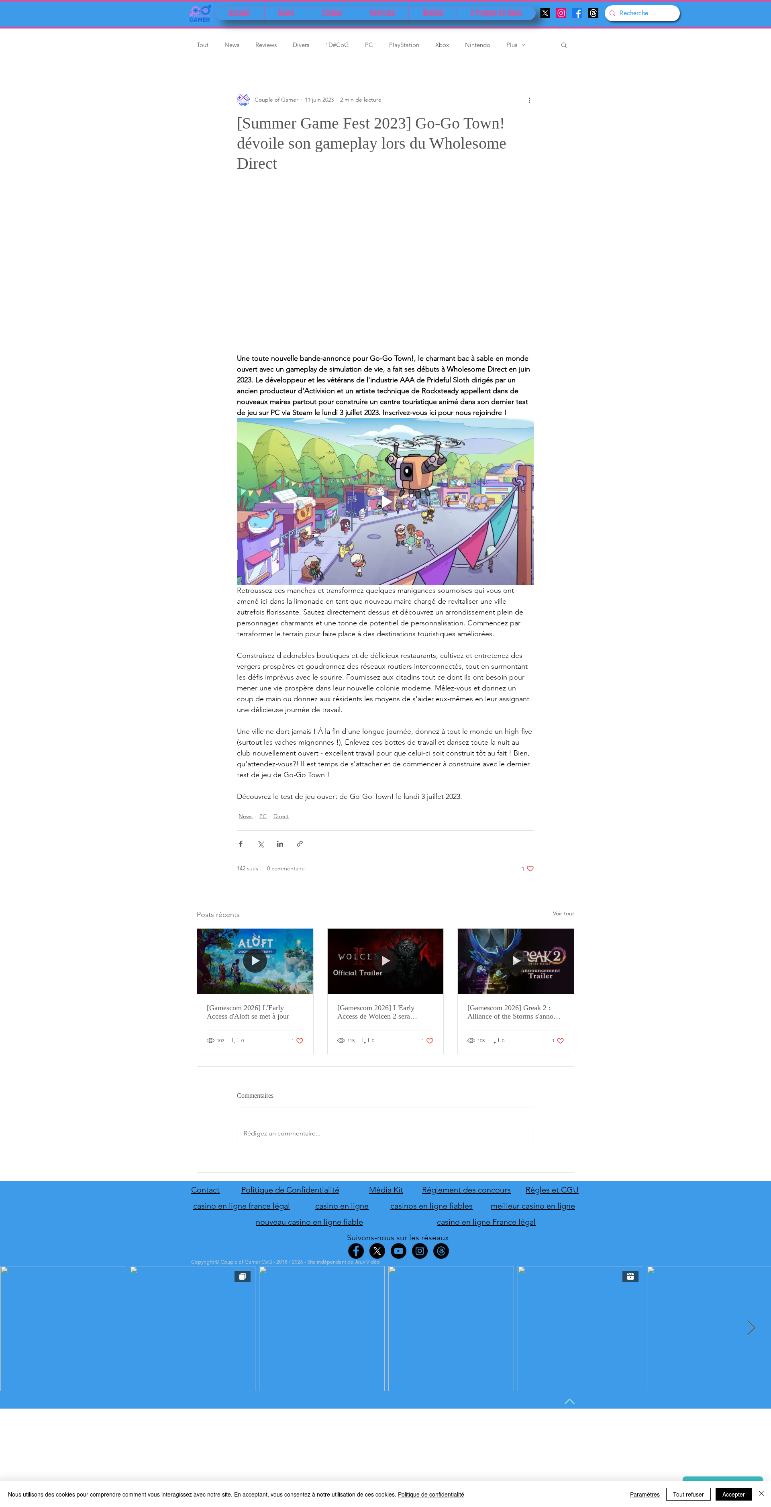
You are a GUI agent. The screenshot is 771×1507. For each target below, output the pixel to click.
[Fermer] (761, 1494)
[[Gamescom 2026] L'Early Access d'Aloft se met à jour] (255, 961)
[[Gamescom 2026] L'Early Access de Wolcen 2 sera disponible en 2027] (386, 961)
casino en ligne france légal (241, 1206)
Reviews (266, 45)
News (231, 45)
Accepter (733, 1494)
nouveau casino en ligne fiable (309, 1222)
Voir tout (563, 913)
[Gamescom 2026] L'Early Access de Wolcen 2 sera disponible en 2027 (375, 1012)
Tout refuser (688, 1494)
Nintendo (477, 45)
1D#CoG (337, 45)
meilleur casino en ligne (533, 1206)
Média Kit (386, 1190)
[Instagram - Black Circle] (420, 1251)
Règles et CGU (552, 1190)
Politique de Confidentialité (290, 1190)
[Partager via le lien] (300, 843)
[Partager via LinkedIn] (280, 843)
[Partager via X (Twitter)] (260, 843)
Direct (281, 816)
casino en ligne (342, 1206)
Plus (511, 45)
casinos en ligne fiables (431, 1206)
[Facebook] (577, 13)
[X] (545, 13)
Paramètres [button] (645, 1494)
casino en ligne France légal (486, 1222)
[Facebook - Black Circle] (356, 1251)
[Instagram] (561, 13)
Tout (202, 45)
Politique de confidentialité (431, 1494)
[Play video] (385, 501)
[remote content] (385, 272)
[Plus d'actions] (529, 99)
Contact (205, 1190)
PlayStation (404, 45)
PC (369, 45)
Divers (301, 45)
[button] (564, 44)
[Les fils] (593, 13)
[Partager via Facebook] (241, 843)
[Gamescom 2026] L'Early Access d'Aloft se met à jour (248, 1012)
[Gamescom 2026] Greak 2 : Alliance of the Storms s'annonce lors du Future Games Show (515, 1012)
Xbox (442, 45)
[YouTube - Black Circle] (398, 1251)
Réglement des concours (466, 1190)
